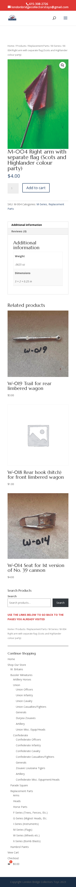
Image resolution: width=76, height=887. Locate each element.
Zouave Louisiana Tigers (30, 768)
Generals (21, 712)
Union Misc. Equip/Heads (30, 729)
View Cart (13, 852)
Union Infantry (24, 695)
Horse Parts (20, 807)
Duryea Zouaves (26, 718)
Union (16, 685)
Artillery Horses (22, 679)
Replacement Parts (38, 45)
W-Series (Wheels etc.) (26, 835)
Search (12, 596)
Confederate (20, 735)
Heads (17, 801)
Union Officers (24, 689)
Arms (16, 795)
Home (11, 45)
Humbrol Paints (19, 847)
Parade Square (19, 785)
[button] (62, 65)
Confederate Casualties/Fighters (35, 757)
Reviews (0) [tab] (19, 231)
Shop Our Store (17, 665)
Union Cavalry (24, 701)
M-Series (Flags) (22, 829)
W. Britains (16, 669)
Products (21, 45)
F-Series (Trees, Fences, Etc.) (30, 812)
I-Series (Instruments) (26, 824)
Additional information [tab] (26, 225)
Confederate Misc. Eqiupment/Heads (38, 779)
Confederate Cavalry (28, 751)
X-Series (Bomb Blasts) (27, 841)
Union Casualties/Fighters (31, 706)
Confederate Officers (28, 739)
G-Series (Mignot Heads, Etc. (30, 818)
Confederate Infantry (28, 745)
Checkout (13, 858)
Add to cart (36, 187)
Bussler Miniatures (21, 675)
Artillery (20, 724)
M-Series (56, 45)
